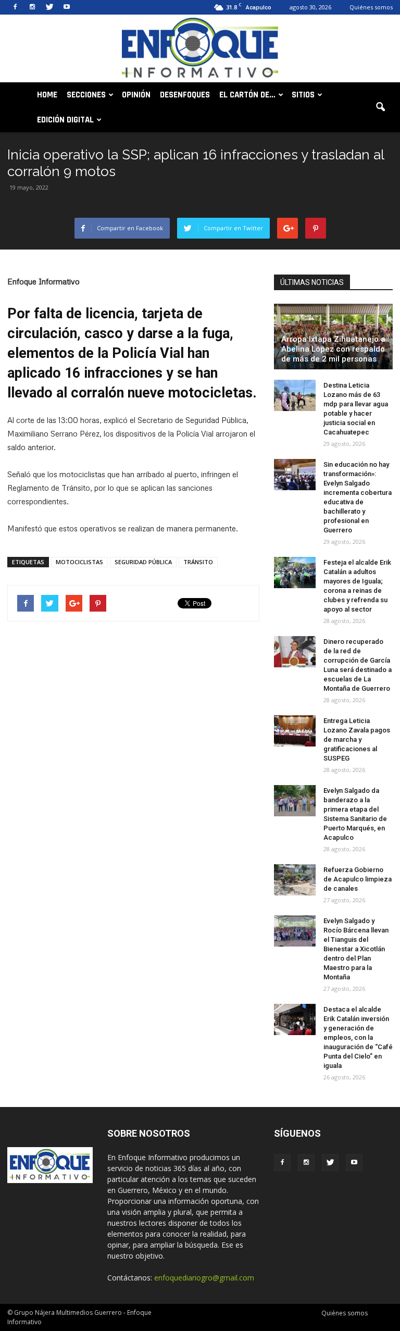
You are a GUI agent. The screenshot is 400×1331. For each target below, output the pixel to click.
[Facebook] (15, 7)
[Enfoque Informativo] (200, 49)
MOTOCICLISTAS (79, 562)
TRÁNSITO (198, 562)
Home (47, 95)
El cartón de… (247, 95)
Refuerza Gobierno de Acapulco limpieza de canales (357, 879)
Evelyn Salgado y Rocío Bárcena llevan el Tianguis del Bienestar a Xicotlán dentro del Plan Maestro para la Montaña (356, 949)
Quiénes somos (371, 7)
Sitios (303, 95)
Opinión (136, 95)
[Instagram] (32, 7)
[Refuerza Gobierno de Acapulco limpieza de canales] (295, 879)
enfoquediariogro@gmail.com (204, 1278)
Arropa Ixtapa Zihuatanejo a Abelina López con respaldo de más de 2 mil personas (333, 349)
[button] (380, 107)
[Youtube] (66, 7)
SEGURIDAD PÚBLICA (143, 562)
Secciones (86, 95)
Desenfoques (185, 95)
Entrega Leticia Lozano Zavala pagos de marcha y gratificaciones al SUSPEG (356, 739)
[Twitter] (49, 7)
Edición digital (65, 120)
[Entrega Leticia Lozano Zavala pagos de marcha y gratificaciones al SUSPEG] (295, 731)
